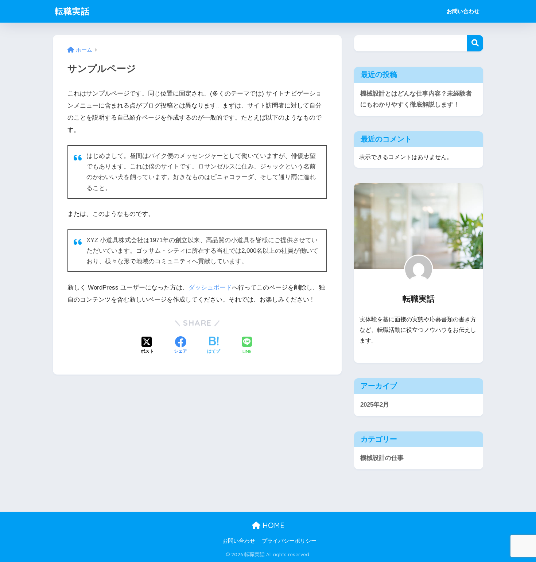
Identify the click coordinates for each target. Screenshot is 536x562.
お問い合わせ (463, 11)
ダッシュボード (210, 287)
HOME (272, 525)
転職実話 (72, 11)
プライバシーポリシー (289, 541)
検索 (475, 43)
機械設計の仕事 (382, 457)
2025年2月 (374, 404)
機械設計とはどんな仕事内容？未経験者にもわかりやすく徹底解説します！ (416, 99)
